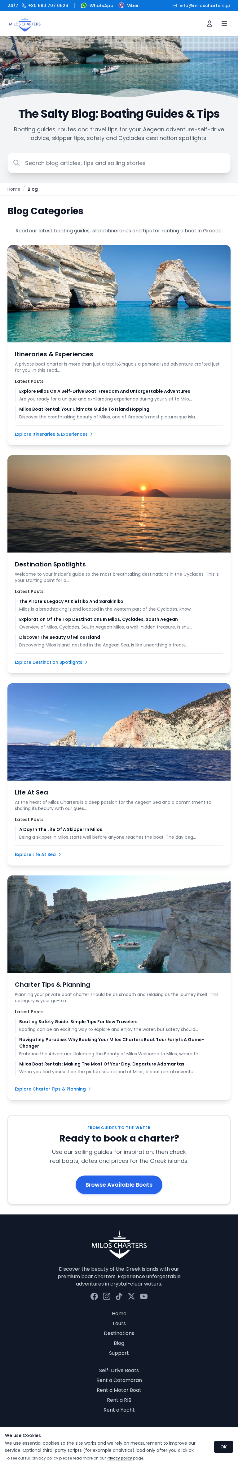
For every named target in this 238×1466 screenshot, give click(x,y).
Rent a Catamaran (119, 1380)
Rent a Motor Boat (119, 1390)
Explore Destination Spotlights (48, 662)
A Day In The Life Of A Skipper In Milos (60, 829)
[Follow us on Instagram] (106, 1296)
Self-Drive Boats (119, 1370)
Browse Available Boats (119, 1184)
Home (13, 189)
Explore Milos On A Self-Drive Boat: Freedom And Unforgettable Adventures (104, 391)
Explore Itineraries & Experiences (51, 434)
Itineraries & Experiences (54, 354)
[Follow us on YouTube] (144, 1296)
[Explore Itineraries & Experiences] (119, 293)
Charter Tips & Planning (52, 984)
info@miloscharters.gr (205, 5)
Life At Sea (31, 792)
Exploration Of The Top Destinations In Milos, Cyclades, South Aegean (98, 619)
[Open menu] (224, 23)
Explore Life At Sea (35, 854)
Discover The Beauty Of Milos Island (59, 637)
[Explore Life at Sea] (119, 732)
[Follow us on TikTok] (119, 1296)
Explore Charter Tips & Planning (50, 1089)
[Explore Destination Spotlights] (119, 504)
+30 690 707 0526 (37, 5)
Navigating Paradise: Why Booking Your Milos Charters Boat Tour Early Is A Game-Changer (111, 1042)
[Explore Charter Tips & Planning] (119, 924)
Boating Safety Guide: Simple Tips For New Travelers (78, 1022)
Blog (119, 1343)
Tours (119, 1323)
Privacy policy (119, 1458)
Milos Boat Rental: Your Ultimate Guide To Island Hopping (84, 409)
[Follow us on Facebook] (94, 1296)
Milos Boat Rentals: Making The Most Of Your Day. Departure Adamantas (101, 1064)
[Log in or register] (209, 23)
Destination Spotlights (50, 564)
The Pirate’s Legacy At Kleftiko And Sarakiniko (71, 601)
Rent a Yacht (119, 1409)
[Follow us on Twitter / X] (131, 1296)
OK (223, 1447)
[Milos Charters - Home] (24, 23)
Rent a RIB (119, 1400)
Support (119, 1353)
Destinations (119, 1333)
